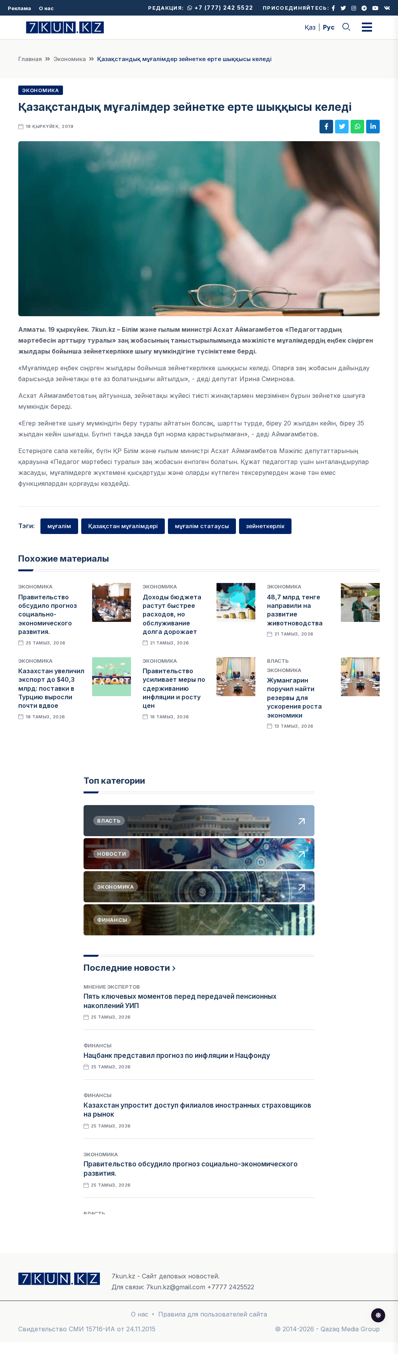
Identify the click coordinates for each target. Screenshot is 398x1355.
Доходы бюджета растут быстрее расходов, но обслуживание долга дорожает (172, 614)
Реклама (19, 8)
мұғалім (59, 526)
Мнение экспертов (112, 987)
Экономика (69, 59)
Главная (30, 59)
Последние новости (127, 968)
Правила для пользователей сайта (212, 1314)
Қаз (310, 27)
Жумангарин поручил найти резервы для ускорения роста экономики (294, 697)
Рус (329, 27)
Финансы (98, 1045)
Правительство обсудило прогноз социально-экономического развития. (47, 614)
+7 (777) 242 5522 (223, 7)
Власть (278, 661)
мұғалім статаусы (202, 526)
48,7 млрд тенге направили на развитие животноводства (295, 610)
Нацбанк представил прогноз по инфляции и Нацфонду (177, 1055)
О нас (46, 8)
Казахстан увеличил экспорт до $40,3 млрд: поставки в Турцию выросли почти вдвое (51, 688)
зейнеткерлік (265, 526)
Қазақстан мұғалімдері (123, 526)
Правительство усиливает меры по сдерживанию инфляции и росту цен (174, 688)
